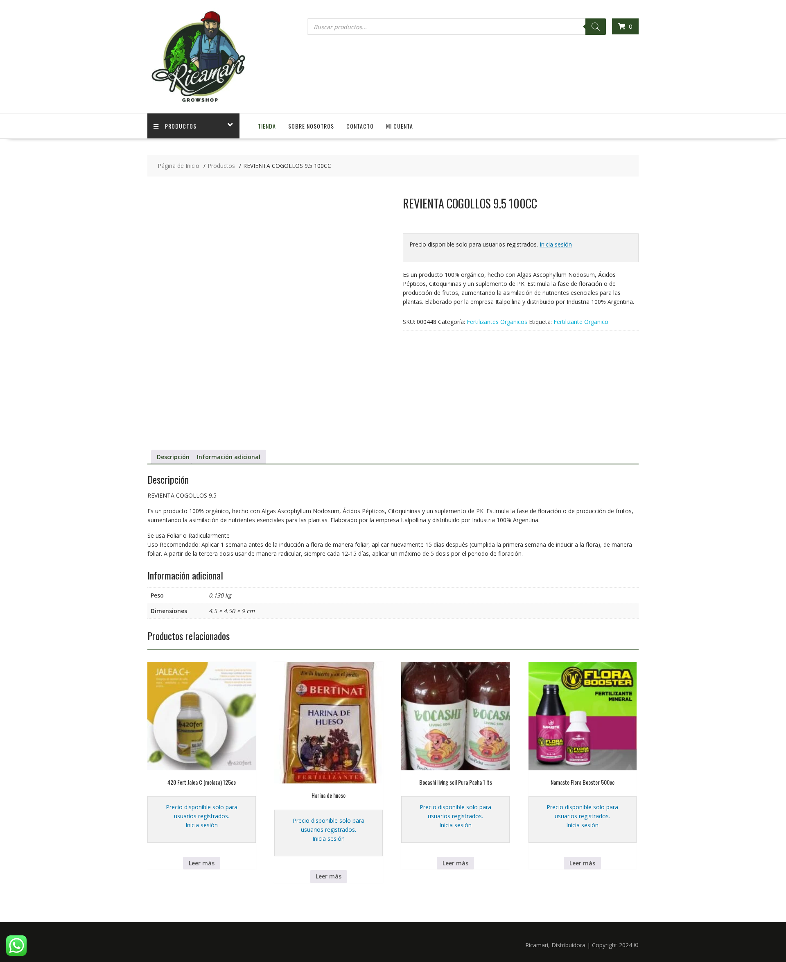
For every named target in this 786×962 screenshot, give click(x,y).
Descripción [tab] (173, 457)
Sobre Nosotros (311, 126)
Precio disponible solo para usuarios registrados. (201, 811)
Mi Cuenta (399, 126)
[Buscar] (595, 26)
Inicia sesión (556, 244)
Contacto (360, 126)
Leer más (202, 863)
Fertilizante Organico (580, 322)
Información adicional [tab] (228, 457)
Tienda (267, 126)
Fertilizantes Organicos (497, 322)
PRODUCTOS (180, 126)
